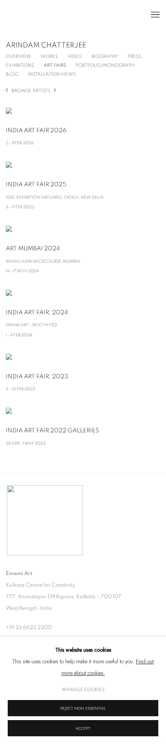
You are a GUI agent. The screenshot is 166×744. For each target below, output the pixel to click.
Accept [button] (83, 728)
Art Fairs (55, 65)
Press (134, 56)
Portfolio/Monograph (105, 65)
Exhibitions (20, 65)
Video (75, 56)
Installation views (52, 74)
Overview (18, 56)
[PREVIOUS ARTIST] (6, 91)
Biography (104, 56)
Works (49, 56)
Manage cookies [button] (83, 689)
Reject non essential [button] (83, 708)
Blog (12, 74)
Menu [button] (154, 15)
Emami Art (44, 15)
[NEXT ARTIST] (55, 91)
